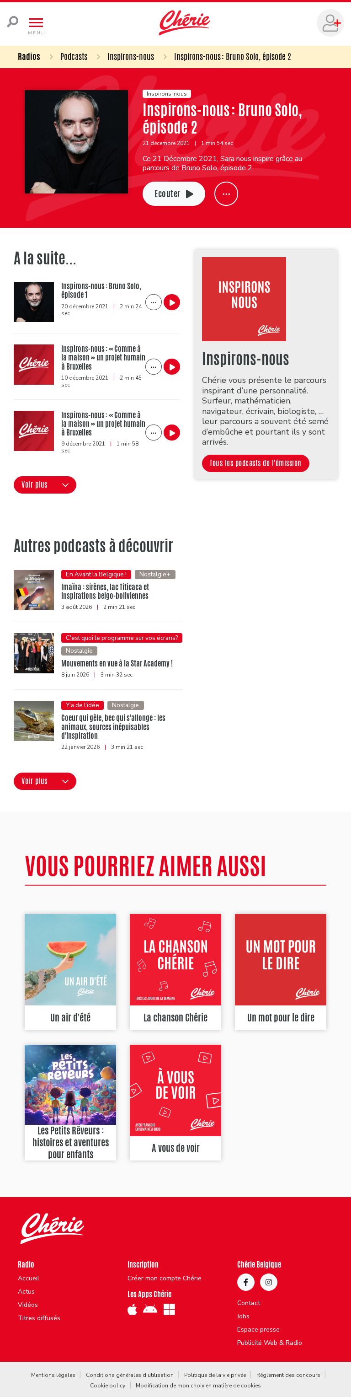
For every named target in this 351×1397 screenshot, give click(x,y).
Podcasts (73, 56)
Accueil (28, 1278)
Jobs (243, 1316)
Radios (29, 56)
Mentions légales (53, 1375)
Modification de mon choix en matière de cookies (198, 1385)
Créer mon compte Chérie (165, 1278)
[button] (45, 485)
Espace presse (258, 1330)
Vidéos (28, 1305)
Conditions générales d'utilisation (130, 1375)
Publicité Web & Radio (269, 1343)
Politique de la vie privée (215, 1375)
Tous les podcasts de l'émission (256, 463)
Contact (248, 1303)
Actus (26, 1292)
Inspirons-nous (130, 56)
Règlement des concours (288, 1375)
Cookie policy (107, 1385)
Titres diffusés (39, 1318)
